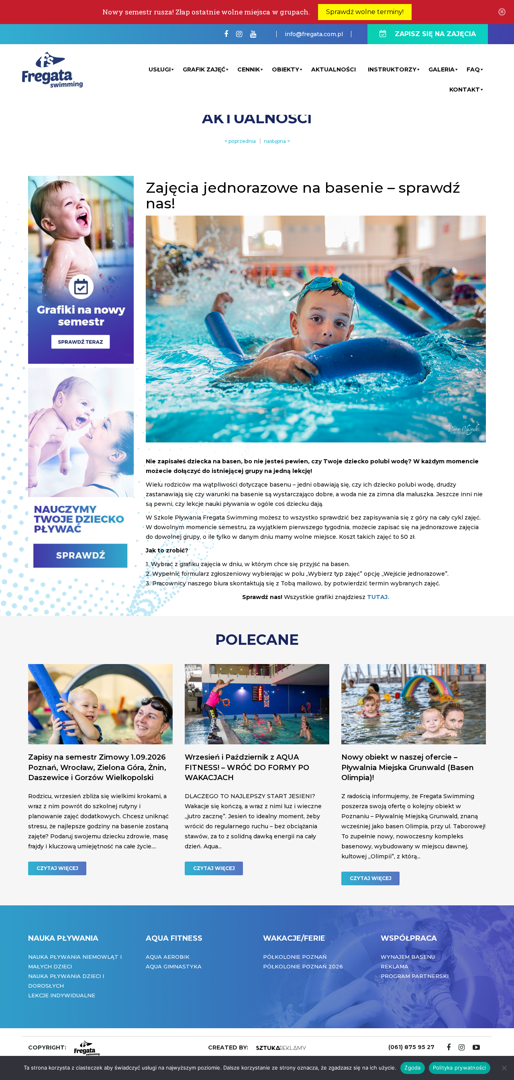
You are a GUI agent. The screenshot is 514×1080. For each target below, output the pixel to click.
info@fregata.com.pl (314, 34)
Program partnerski (415, 976)
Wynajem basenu (408, 957)
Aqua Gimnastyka (174, 966)
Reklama (394, 966)
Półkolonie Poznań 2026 (303, 966)
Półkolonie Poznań (295, 957)
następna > (277, 141)
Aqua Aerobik (168, 957)
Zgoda (412, 1067)
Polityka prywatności (459, 1067)
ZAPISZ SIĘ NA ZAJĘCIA (435, 34)
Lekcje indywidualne (61, 995)
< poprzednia (240, 141)
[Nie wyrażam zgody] (504, 1068)
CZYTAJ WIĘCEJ (57, 868)
